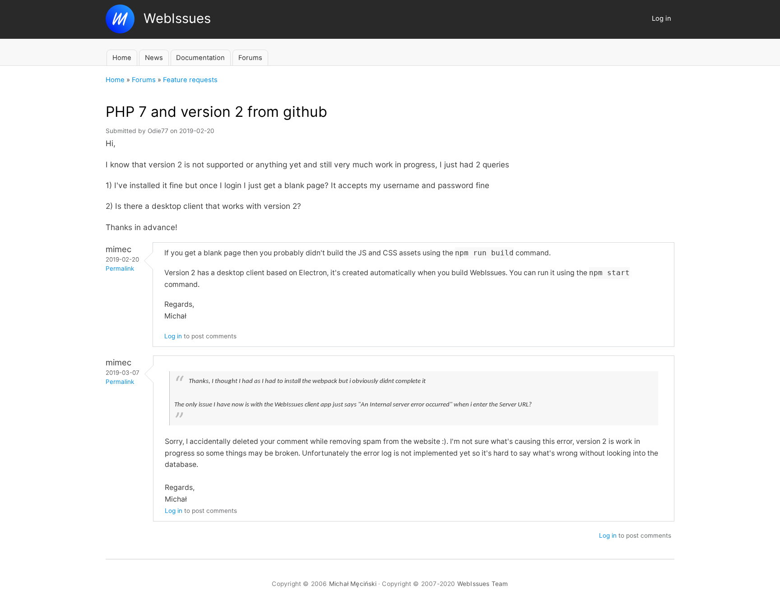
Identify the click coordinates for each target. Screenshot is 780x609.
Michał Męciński (352, 583)
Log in (661, 18)
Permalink (120, 268)
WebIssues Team (482, 583)
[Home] (163, 30)
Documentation (200, 58)
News (154, 58)
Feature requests (190, 80)
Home (121, 58)
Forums (250, 58)
